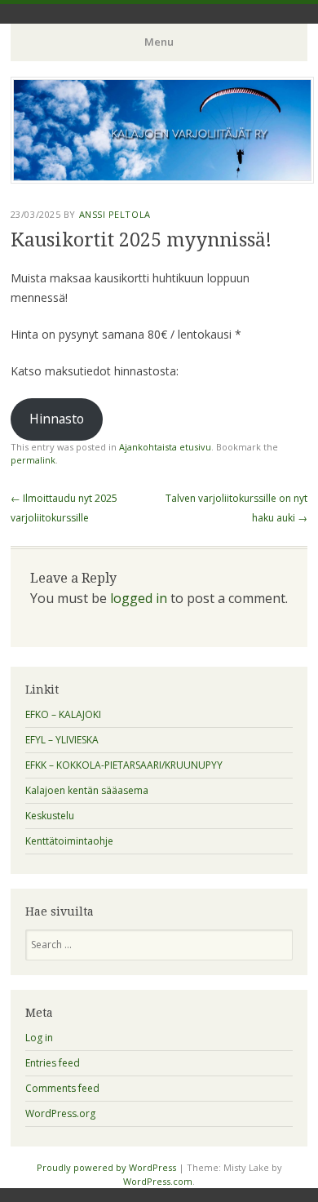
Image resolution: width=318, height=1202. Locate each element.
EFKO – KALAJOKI (63, 714)
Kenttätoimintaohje (69, 841)
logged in (138, 598)
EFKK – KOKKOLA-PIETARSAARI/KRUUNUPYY (124, 765)
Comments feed (62, 1088)
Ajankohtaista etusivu (165, 447)
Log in (39, 1038)
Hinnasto (56, 419)
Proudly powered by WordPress (106, 1167)
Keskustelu (49, 816)
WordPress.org (60, 1113)
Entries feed (52, 1063)
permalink (33, 460)
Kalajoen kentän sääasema (86, 790)
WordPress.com (157, 1181)
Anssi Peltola (115, 214)
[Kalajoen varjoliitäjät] (162, 179)
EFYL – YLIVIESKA (62, 740)
